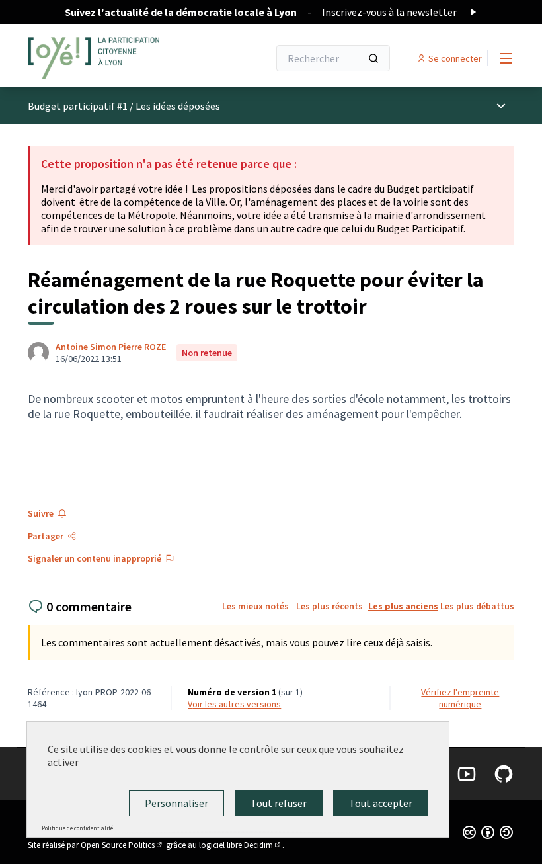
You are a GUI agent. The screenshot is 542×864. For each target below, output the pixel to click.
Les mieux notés (255, 606)
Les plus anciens (403, 606)
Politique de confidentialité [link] (77, 828)
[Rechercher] (373, 58)
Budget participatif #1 (78, 105)
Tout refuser (279, 803)
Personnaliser (176, 803)
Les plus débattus (477, 606)
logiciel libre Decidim (240, 845)
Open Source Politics (122, 845)
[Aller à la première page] (116, 58)
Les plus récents (329, 606)
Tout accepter (380, 803)
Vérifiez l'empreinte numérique (460, 698)
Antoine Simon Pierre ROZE (111, 347)
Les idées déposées (178, 105)
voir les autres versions (234, 704)
